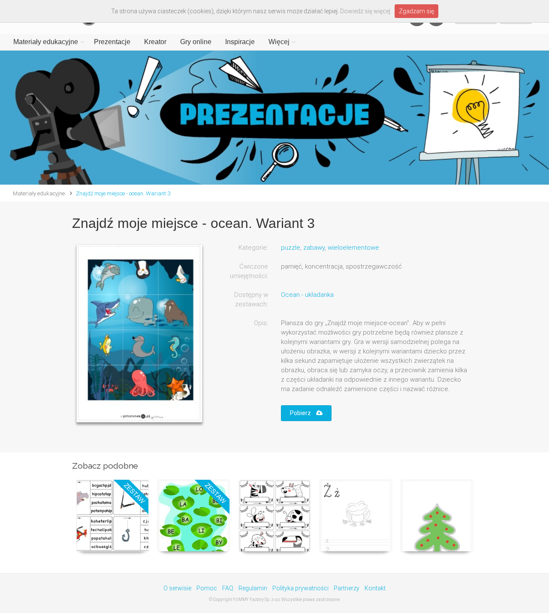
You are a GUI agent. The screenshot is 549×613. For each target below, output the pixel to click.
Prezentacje (112, 41)
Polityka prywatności (300, 588)
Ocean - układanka (307, 295)
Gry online (195, 41)
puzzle (290, 247)
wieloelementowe (353, 247)
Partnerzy (346, 588)
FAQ (227, 588)
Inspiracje (240, 41)
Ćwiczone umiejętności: (249, 271)
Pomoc (206, 588)
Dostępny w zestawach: (251, 299)
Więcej (279, 41)
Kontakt (375, 588)
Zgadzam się (416, 11)
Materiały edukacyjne (45, 41)
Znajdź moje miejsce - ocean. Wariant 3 (123, 193)
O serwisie (177, 588)
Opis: (261, 323)
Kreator (155, 41)
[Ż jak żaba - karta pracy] (356, 515)
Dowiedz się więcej (365, 11)
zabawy (314, 247)
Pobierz (303, 413)
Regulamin (252, 588)
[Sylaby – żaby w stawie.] (193, 515)
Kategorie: (253, 247)
